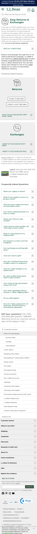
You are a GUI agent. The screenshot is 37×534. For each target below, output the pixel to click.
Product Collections (9, 508)
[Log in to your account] (28, 10)
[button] (26, 501)
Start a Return (16, 99)
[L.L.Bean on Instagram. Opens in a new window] (10, 493)
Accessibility (25, 518)
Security (19, 508)
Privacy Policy (27, 490)
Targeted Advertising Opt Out (12, 520)
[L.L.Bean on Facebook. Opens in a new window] (3, 493)
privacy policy (8, 533)
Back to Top (7, 416)
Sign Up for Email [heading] (8, 478)
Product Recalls (19, 512)
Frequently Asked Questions (12, 73)
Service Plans (6, 157)
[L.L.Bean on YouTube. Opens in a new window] (13, 493)
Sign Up (29, 487)
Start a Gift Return (17, 104)
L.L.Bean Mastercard (20, 59)
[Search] (3, 14)
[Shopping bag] (33, 10)
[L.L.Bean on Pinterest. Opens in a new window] (6, 493)
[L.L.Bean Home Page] (16, 10)
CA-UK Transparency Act (10, 514)
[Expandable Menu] (2, 9)
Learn (12, 169)
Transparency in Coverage (11, 518)
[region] (18, 3)
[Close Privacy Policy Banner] (33, 529)
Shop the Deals (18, 5)
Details (17, 483)
